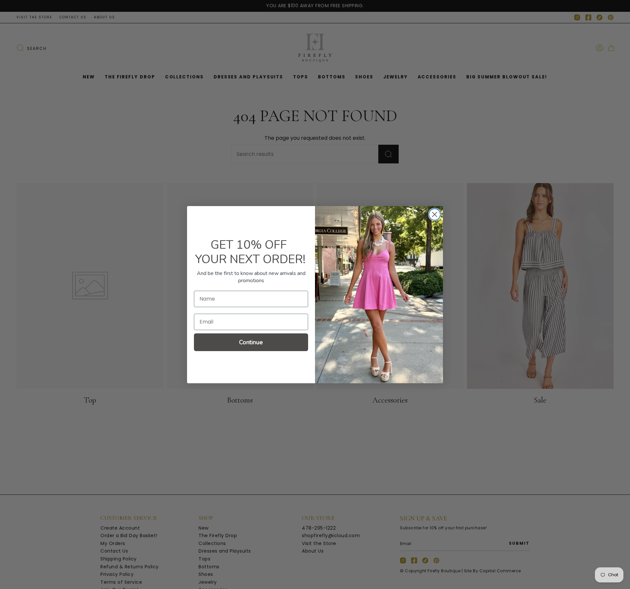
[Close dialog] (434, 214)
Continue (251, 342)
